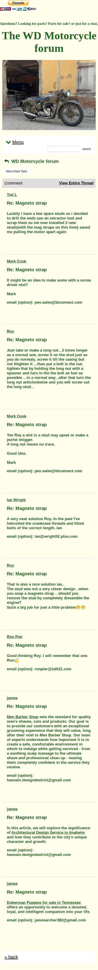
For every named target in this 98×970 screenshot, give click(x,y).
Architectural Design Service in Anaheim (48, 832)
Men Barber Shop (22, 717)
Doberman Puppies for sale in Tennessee (44, 902)
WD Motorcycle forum (34, 161)
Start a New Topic (16, 171)
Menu (18, 142)
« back (11, 957)
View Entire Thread (76, 183)
